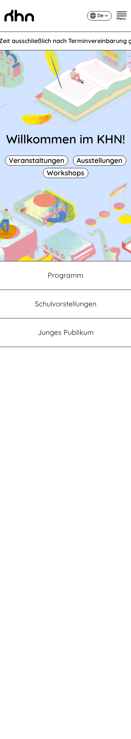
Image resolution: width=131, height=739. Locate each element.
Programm (65, 275)
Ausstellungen (99, 160)
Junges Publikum (66, 332)
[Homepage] (19, 15)
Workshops (65, 172)
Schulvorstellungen (65, 303)
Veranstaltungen (36, 160)
